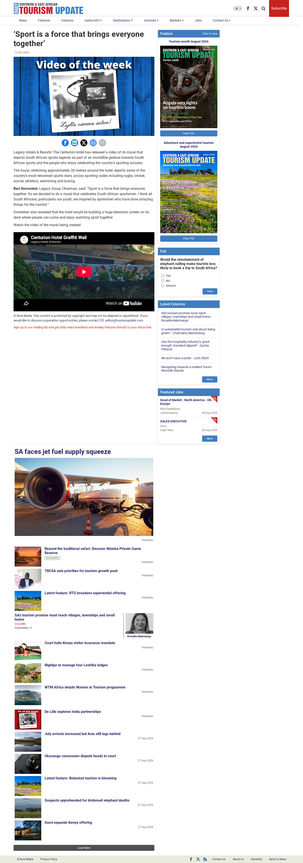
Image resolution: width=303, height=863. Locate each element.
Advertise (256, 859)
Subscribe (279, 8)
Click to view (210, 33)
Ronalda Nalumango (139, 636)
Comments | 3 (23, 628)
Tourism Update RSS (205, 859)
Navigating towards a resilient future (186, 367)
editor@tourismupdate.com (124, 320)
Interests (150, 20)
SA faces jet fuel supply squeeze (63, 451)
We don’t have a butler (176, 358)
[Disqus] (84, 387)
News (23, 20)
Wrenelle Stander (172, 370)
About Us (238, 859)
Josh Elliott (201, 358)
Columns (67, 20)
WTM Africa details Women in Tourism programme (85, 687)
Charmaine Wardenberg (189, 333)
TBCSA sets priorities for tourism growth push (81, 571)
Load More (84, 847)
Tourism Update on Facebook (191, 859)
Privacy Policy (48, 859)
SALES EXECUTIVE (173, 421)
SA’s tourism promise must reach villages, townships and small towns (186, 315)
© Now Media (25, 859)
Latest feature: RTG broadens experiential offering (85, 593)
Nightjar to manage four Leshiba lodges (76, 665)
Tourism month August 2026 (189, 41)
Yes (168, 275)
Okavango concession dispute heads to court (80, 756)
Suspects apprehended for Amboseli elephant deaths (87, 800)
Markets (175, 20)
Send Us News (277, 859)
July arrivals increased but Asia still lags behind (82, 734)
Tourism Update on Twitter (198, 859)
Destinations (121, 20)
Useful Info (92, 20)
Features (44, 20)
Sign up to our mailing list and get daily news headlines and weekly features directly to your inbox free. (83, 327)
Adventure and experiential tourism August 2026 (189, 144)
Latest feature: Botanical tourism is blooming (80, 778)
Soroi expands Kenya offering (68, 822)
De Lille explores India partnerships (73, 712)
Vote (210, 291)
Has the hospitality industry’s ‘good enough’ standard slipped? (185, 343)
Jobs (198, 20)
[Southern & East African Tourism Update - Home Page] (49, 8)
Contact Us (220, 20)
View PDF (189, 133)
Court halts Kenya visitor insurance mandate (80, 643)
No (168, 280)
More (210, 379)
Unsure (171, 285)
